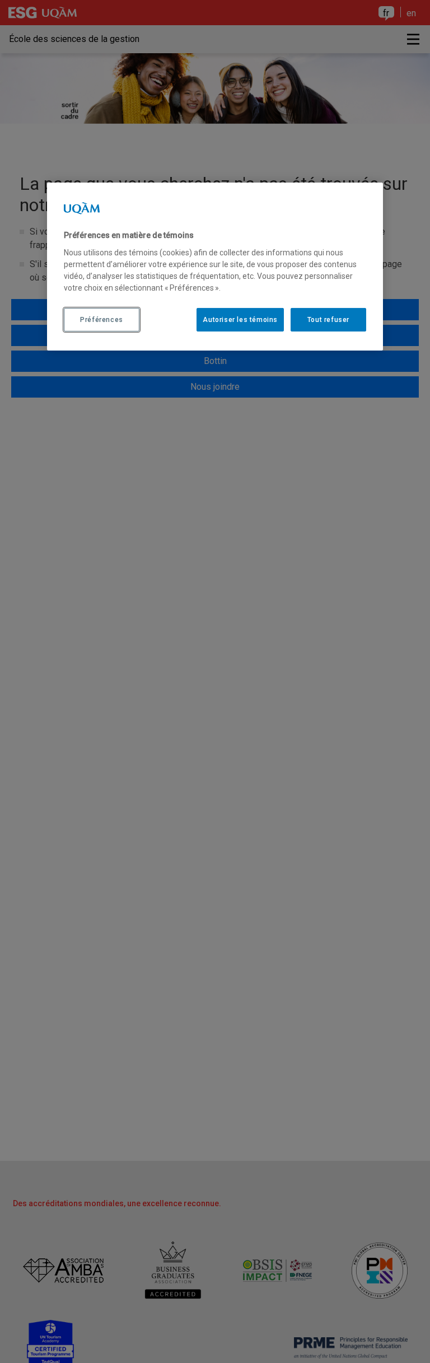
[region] (215, 267)
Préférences (101, 320)
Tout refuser (328, 320)
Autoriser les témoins (240, 320)
